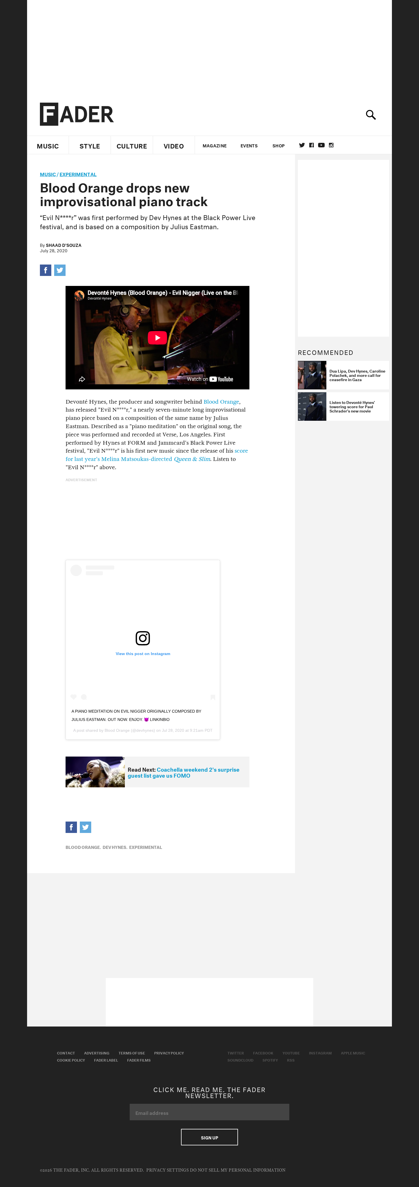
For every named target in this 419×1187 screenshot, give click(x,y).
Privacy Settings (167, 1170)
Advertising (96, 1052)
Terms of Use (132, 1052)
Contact (66, 1052)
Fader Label (106, 1059)
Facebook (263, 1052)
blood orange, (83, 846)
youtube (321, 145)
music (48, 173)
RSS (291, 1059)
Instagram (320, 1052)
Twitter (302, 145)
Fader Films (139, 1059)
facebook (311, 145)
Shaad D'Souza (64, 244)
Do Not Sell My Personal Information (237, 1170)
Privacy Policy (169, 1052)
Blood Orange (221, 402)
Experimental (78, 173)
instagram (331, 145)
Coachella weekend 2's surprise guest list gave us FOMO (183, 772)
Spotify (270, 1059)
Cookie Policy (71, 1059)
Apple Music (353, 1052)
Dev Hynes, (115, 846)
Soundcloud (240, 1059)
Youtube (291, 1052)
